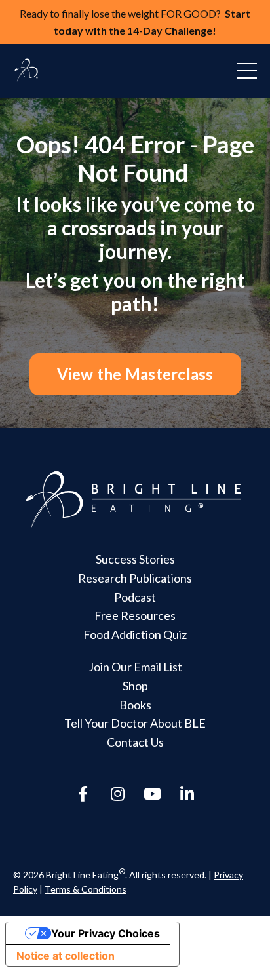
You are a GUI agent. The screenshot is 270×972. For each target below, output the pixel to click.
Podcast (135, 597)
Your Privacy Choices (105, 933)
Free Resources (135, 615)
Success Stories (135, 559)
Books (135, 704)
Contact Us (135, 742)
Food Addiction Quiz (135, 634)
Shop (135, 685)
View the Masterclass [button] (135, 373)
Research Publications (135, 578)
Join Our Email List (135, 666)
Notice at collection (65, 955)
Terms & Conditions (85, 889)
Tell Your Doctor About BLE (135, 723)
